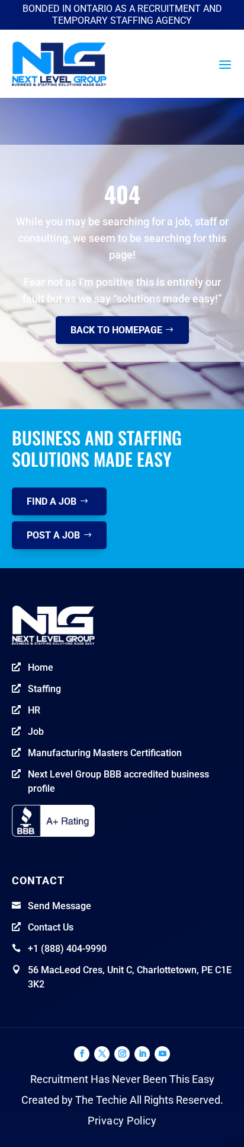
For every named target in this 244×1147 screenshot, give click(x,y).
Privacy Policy (122, 1120)
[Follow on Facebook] (81, 1054)
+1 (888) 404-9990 (67, 948)
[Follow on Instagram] (122, 1054)
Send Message (59, 906)
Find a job (51, 501)
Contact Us (50, 927)
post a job (53, 535)
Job (36, 731)
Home (40, 667)
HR (34, 710)
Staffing (44, 688)
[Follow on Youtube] (162, 1054)
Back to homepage (116, 330)
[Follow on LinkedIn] (142, 1054)
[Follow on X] (102, 1054)
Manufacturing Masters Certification (105, 753)
